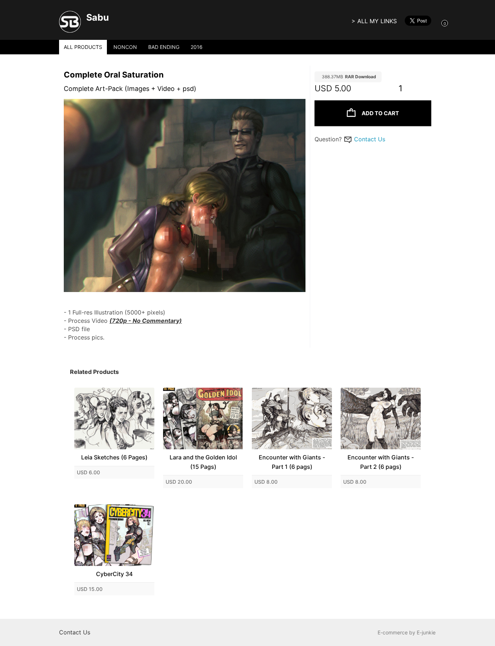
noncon (125, 47)
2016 (197, 47)
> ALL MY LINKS (374, 21)
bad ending (163, 47)
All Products (83, 47)
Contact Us (369, 139)
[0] (437, 23)
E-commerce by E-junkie (407, 632)
